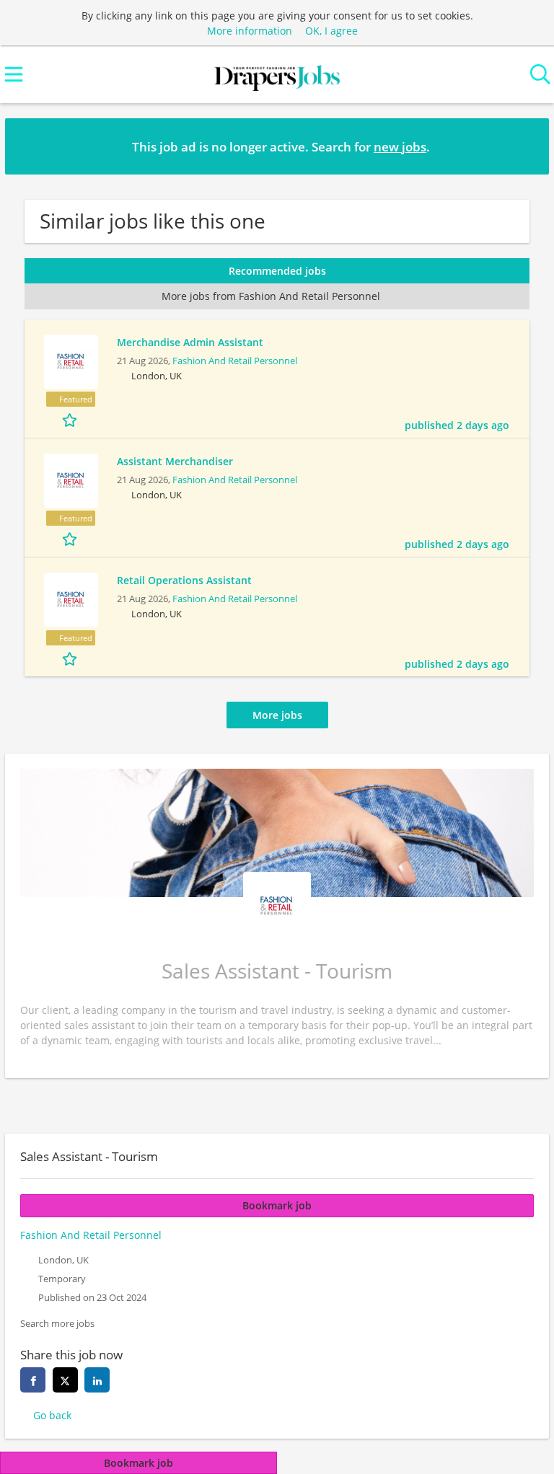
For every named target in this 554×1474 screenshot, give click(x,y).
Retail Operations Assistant (184, 580)
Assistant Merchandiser (175, 461)
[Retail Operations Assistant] (71, 600)
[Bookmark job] (71, 419)
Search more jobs (57, 1324)
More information (249, 30)
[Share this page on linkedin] (97, 1380)
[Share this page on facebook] (32, 1380)
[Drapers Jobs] (277, 74)
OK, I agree (331, 30)
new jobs (400, 146)
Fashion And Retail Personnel (234, 361)
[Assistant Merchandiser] (71, 481)
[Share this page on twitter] (65, 1380)
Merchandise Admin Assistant (190, 342)
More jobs (277, 715)
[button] (526, 146)
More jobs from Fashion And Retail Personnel (271, 296)
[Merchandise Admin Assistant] (71, 362)
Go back (52, 1415)
